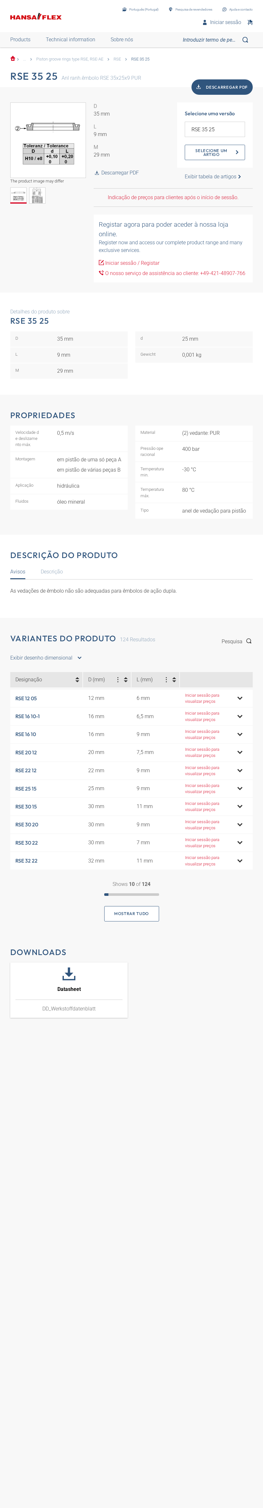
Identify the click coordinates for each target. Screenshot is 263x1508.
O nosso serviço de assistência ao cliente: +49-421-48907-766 (174, 273)
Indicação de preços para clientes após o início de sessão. (173, 197)
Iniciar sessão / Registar (131, 263)
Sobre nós (122, 39)
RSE (117, 59)
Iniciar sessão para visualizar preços (202, 698)
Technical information (70, 39)
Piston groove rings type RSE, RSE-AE (69, 59)
